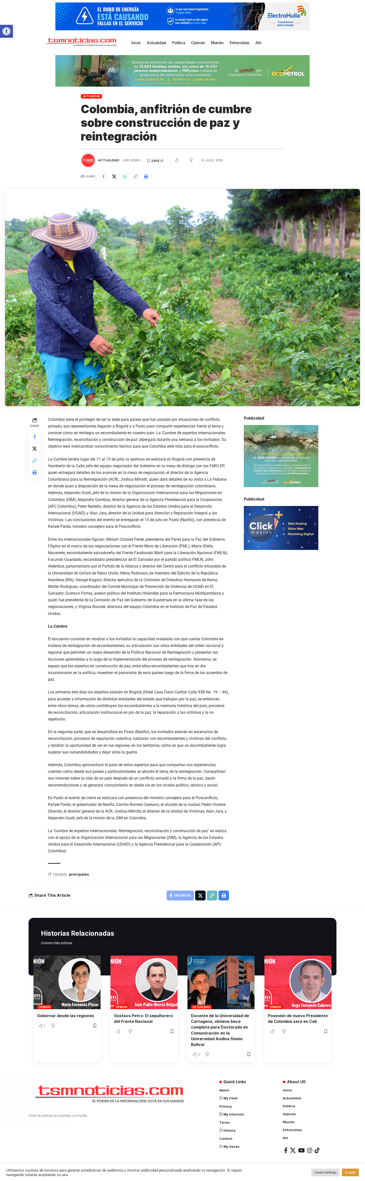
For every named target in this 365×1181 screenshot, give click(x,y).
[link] (6, 31)
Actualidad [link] (91, 96)
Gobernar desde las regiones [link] (65, 1015)
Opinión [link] (44, 1007)
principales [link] (79, 874)
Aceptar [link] (350, 1172)
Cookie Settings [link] (325, 1172)
